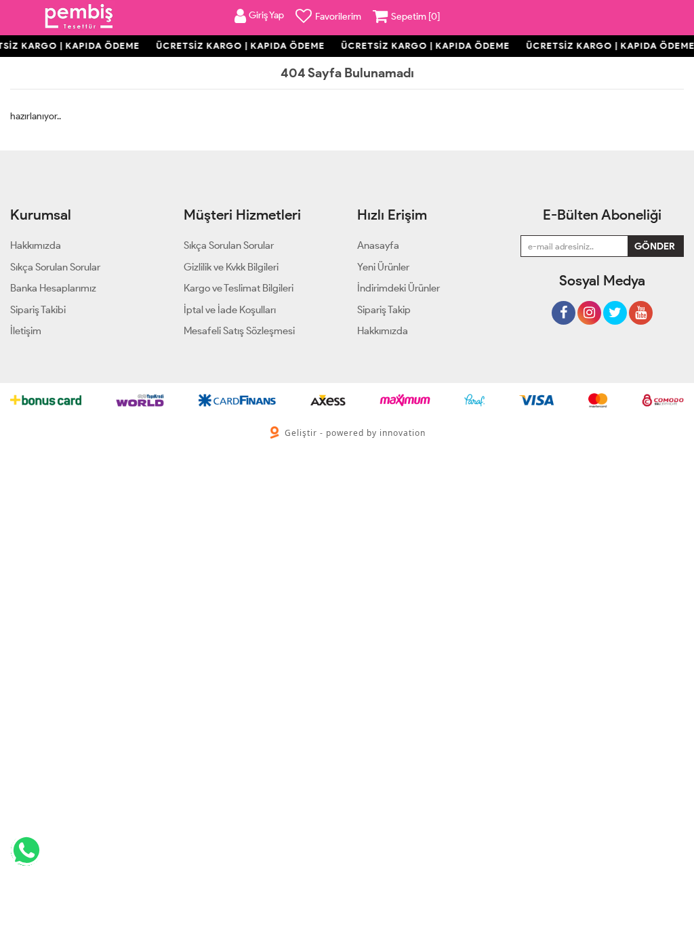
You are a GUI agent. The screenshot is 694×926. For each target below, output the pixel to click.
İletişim (25, 331)
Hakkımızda (382, 331)
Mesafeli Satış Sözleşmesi (239, 331)
